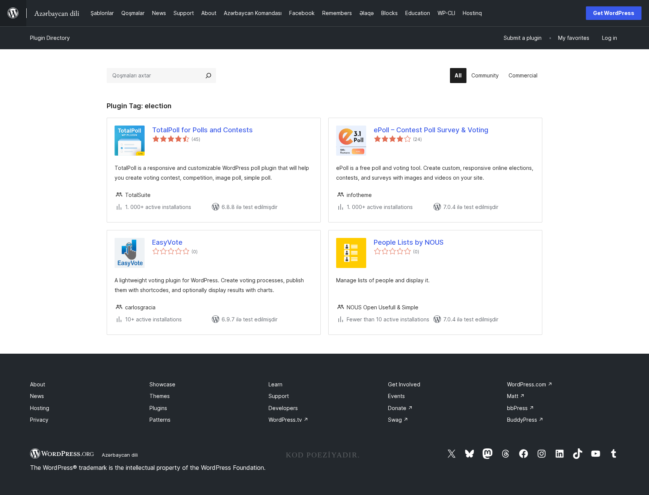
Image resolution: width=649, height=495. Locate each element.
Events (396, 396)
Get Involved (404, 384)
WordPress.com (529, 384)
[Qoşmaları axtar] (208, 75)
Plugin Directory (50, 38)
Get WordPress (613, 13)
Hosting (39, 408)
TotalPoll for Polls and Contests (202, 130)
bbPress (520, 408)
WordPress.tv (288, 419)
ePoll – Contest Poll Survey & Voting (431, 130)
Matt (516, 396)
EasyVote (167, 242)
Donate (400, 408)
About (37, 384)
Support (279, 396)
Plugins (158, 408)
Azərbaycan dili (120, 455)
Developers (283, 408)
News (37, 396)
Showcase (162, 384)
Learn (275, 384)
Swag (398, 419)
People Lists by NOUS (409, 242)
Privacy (39, 419)
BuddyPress (525, 419)
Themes (159, 396)
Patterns (160, 419)
